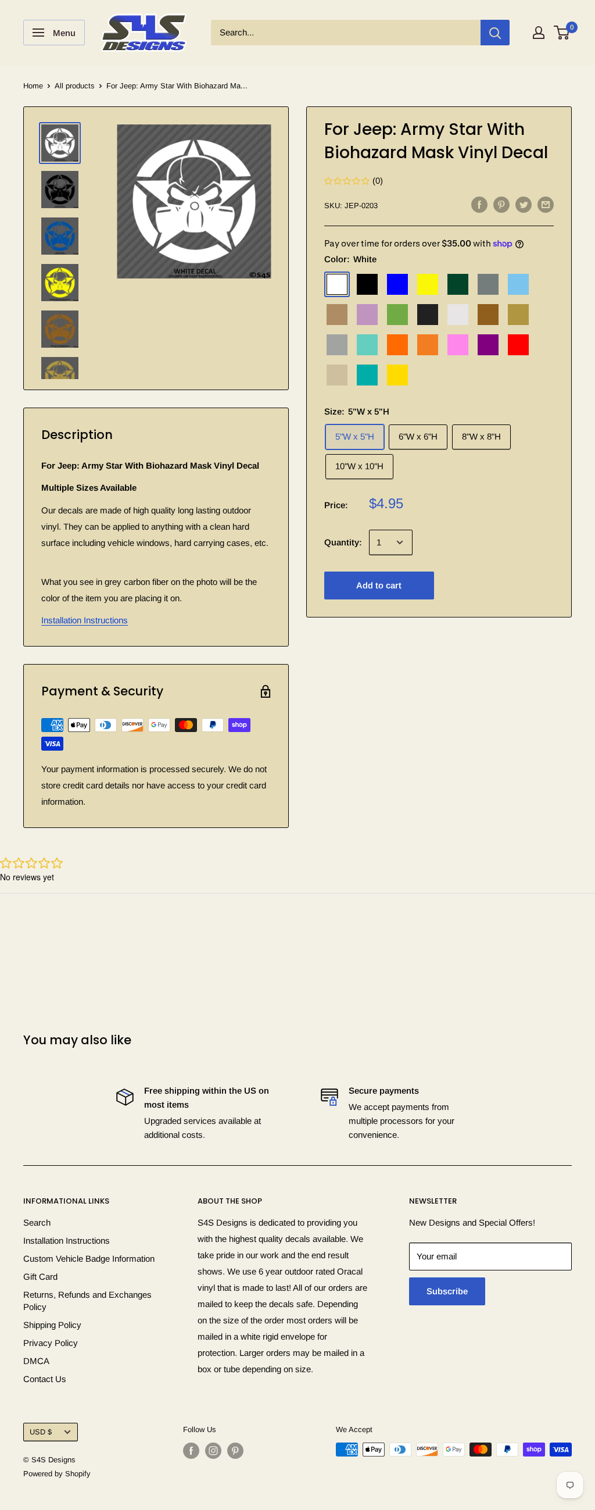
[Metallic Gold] (518, 314)
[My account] (538, 32)
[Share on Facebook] (479, 204)
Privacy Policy (50, 1343)
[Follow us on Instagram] (213, 1451)
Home (33, 85)
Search (37, 1222)
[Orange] (397, 344)
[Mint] (367, 344)
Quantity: (343, 542)
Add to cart (379, 585)
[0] (562, 33)
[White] (337, 284)
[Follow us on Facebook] (191, 1451)
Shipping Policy (52, 1325)
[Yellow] (397, 375)
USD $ (41, 1431)
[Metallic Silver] (337, 344)
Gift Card (40, 1276)
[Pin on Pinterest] (501, 204)
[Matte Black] (427, 314)
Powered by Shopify (57, 1473)
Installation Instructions (84, 620)
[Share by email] (545, 204)
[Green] (457, 284)
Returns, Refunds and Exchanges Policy (87, 1301)
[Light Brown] (337, 314)
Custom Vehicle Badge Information (89, 1258)
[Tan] (337, 375)
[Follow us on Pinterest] (235, 1451)
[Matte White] (457, 314)
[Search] (495, 32)
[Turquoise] (367, 375)
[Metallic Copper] (488, 314)
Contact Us (44, 1379)
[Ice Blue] (518, 284)
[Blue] (397, 284)
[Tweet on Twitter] (523, 204)
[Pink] (457, 344)
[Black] (367, 284)
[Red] (518, 344)
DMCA (36, 1361)
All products (75, 85)
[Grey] (488, 284)
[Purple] (488, 344)
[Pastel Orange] (427, 344)
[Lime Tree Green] (397, 314)
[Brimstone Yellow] (427, 284)
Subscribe (447, 1291)
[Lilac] (367, 314)
